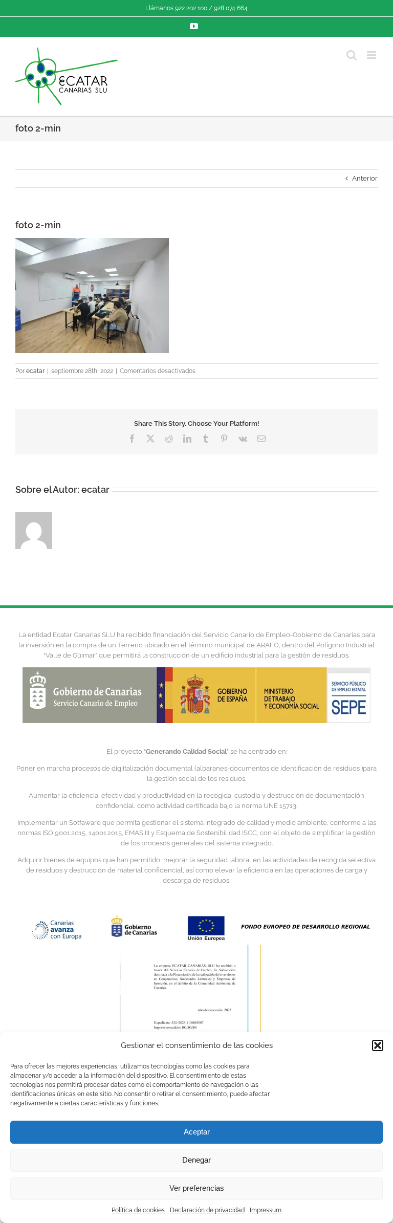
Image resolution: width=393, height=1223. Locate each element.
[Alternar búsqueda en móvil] (351, 55)
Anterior (365, 178)
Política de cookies (138, 1210)
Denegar (196, 1159)
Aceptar (197, 1131)
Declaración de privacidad (207, 1210)
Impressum (265, 1210)
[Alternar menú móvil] (372, 55)
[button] (378, 1045)
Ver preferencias (196, 1188)
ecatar (35, 371)
